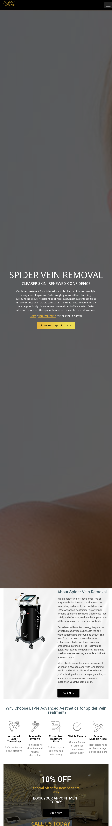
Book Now (56, 812)
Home (33, 316)
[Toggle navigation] (100, 5)
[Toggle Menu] (108, 5)
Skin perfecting (47, 316)
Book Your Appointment (56, 325)
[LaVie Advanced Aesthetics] (9, 4)
